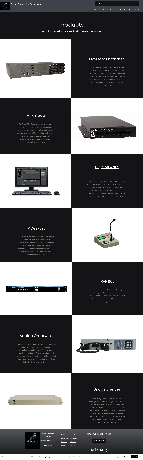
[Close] (140, 456)
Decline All (125, 457)
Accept (134, 457)
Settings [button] (115, 457)
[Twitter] (102, 450)
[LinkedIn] (97, 450)
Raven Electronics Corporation (26, 4)
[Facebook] (92, 450)
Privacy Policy (77, 457)
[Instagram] (106, 450)
